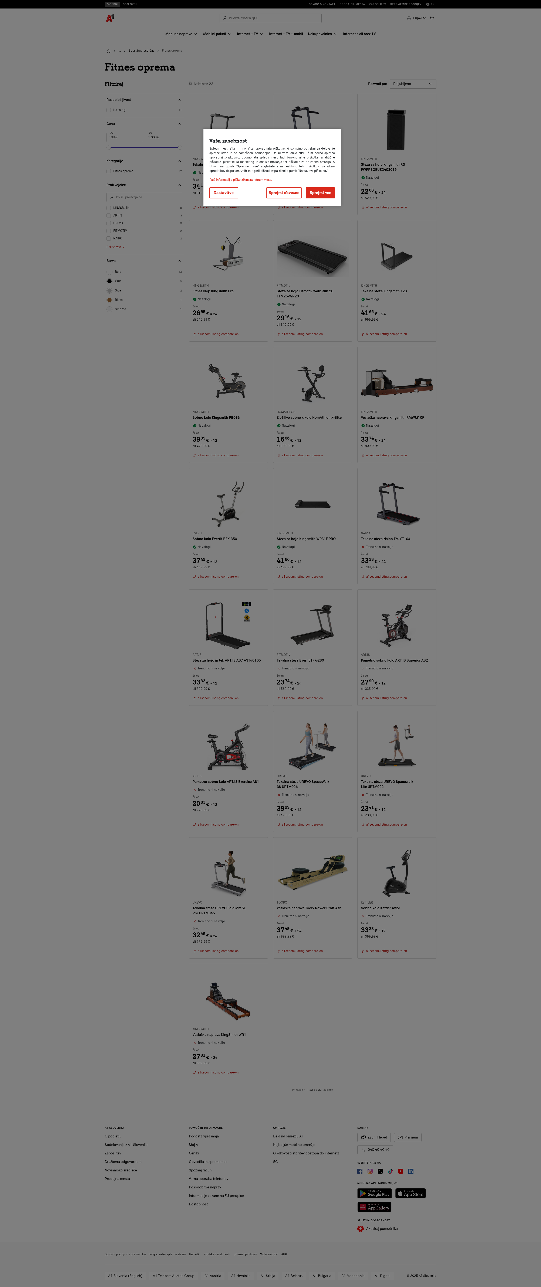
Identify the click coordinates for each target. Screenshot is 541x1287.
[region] (272, 167)
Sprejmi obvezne (284, 192)
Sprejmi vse (320, 192)
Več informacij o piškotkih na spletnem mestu (241, 180)
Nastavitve (224, 192)
